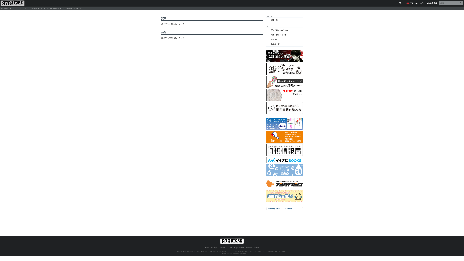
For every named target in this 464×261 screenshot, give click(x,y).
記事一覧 (274, 20)
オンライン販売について (201, 251)
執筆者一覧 (275, 44)
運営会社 (179, 251)
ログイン (421, 3)
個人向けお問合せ (237, 248)
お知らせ (274, 39)
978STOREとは (211, 248)
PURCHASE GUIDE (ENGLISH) (276, 251)
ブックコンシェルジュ (279, 30)
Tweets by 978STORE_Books (279, 209)
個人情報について (260, 251)
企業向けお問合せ (252, 248)
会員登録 (433, 3)
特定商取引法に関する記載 (218, 251)
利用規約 (190, 251)
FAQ (184, 251)
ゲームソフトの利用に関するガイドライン (239, 251)
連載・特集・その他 (278, 35)
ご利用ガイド (224, 248)
